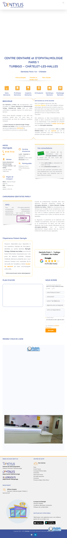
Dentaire (9, 491)
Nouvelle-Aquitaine (39, 476)
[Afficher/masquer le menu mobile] (63, 3)
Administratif (6, 493)
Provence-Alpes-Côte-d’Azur (41, 480)
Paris (35, 467)
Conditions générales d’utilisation (43, 505)
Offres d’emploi (12, 489)
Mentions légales (38, 503)
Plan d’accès (46, 77)
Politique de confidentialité (41, 507)
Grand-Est (36, 472)
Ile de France (37, 469)
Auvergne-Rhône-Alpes (40, 471)
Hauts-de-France (38, 474)
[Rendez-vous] (54, 527)
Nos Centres (41, 463)
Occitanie (36, 478)
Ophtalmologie (17, 491)
